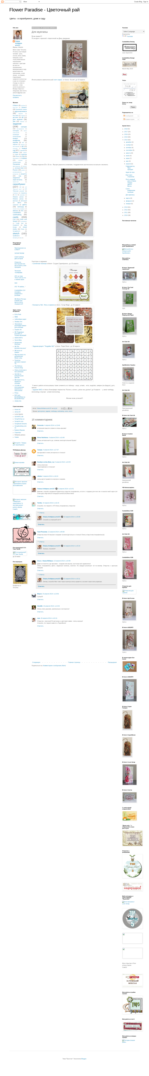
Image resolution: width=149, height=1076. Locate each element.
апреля (128, 164)
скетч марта (58, 80)
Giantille (40, 606)
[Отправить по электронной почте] (62, 408)
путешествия (19, 168)
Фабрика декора (18, 197)
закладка (24, 127)
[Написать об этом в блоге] (64, 408)
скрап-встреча (17, 180)
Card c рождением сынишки (130, 190)
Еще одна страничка (130, 175)
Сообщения (129, 116)
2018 (126, 129)
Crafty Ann (19, 223)
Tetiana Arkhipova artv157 (46, 489)
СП (20, 187)
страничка (24, 193)
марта (128, 198)
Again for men (130, 172)
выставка (15, 115)
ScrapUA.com (19, 421)
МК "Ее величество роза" (20, 347)
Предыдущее (112, 662)
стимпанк (15, 193)
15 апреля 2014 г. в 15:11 (72, 579)
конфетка (16, 140)
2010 (126, 215)
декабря (129, 142)
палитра (24, 154)
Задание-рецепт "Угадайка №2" (44, 346)
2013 (126, 207)
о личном (22, 150)
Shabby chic (18, 321)
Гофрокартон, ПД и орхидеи (130, 167)
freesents (40, 425)
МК (23, 146)
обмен (25, 152)
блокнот (24, 107)
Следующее (36, 662)
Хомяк (17, 437)
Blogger (83, 1059)
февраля (129, 201)
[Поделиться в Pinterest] (71, 408)
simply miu (18, 401)
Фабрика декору (18, 199)
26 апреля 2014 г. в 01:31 (49, 618)
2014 (126, 140)
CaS (14, 219)
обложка (15, 152)
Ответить (40, 431)
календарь (16, 130)
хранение (15, 204)
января (128, 203)
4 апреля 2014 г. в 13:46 (52, 425)
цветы (24, 205)
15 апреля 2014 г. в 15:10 (72, 546)
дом (14, 121)
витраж (21, 113)
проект (25, 166)
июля (128, 156)
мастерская (16, 146)
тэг (16, 195)
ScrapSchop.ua (19, 419)
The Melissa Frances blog (19, 366)
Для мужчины (130, 195)
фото (19, 202)
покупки (20, 160)
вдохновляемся (21, 111)
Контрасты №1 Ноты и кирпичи (44, 305)
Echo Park (18, 314)
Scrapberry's (16, 231)
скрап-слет (16, 181)
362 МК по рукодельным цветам (19, 375)
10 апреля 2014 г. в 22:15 (51, 503)
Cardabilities (17, 212)
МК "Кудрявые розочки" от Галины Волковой (20, 333)
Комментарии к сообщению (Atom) (54, 665)
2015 (126, 137)
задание (48, 411)
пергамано (16, 158)
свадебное (16, 178)
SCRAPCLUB (19, 416)
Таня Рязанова (42, 532)
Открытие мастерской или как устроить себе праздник (20, 264)
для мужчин (41, 411)
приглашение (16, 166)
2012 (126, 210)
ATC (22, 211)
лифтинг (15, 144)
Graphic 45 (18, 329)
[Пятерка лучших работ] (129, 1042)
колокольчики (17, 136)
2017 (126, 131)
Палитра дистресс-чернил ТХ (20, 362)
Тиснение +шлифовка (18, 271)
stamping (15, 237)
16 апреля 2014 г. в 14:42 (51, 606)
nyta (38, 618)
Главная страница (74, 662)
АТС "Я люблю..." (20, 287)
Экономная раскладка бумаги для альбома (20, 325)
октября (129, 147)
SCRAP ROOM (19, 253)
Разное (15, 170)
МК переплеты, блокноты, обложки (20, 381)
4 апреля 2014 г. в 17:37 (51, 450)
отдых (16, 154)
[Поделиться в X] (66, 408)
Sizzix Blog (18, 340)
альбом (23, 105)
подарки (24, 158)
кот (23, 142)
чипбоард (54, 411)
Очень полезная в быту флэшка (20, 371)
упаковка (22, 195)
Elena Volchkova (42, 437)
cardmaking (60, 411)
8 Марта (15, 105)
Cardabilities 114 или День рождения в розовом (20, 292)
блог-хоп (15, 107)
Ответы (41, 513)
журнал (22, 121)
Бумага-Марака (20, 430)
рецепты (24, 174)
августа (128, 153)
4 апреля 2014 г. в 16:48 (56, 437)
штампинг (22, 208)
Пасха (17, 156)
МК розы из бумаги (18, 351)
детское (15, 117)
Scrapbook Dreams (21, 424)
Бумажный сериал (21, 109)
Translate (130, 36)
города (23, 115)
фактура (15, 200)
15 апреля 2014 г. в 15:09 (72, 517)
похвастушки (17, 162)
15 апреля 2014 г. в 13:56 (50, 594)
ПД (23, 156)
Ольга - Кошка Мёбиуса (45, 561)
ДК (23, 117)
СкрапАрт (18, 432)
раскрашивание (17, 172)
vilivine (39, 476)
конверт (15, 138)
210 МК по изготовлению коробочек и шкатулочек (19, 388)
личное (23, 144)
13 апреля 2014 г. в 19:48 (62, 561)
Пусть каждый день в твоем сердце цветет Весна (131, 183)
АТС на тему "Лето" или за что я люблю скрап (20, 277)
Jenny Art (17, 412)
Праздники (16, 164)
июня (128, 158)
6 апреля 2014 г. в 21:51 (66, 489)
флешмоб (24, 200)
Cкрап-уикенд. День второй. (19, 257)
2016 (126, 134)
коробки (15, 142)
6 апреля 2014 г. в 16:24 (50, 476)
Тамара (39, 450)
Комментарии (129, 119)
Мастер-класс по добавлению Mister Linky (20, 356)
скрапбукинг (19, 184)
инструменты (20, 128)
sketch (70, 411)
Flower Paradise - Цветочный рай (44, 9)
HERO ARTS (19, 338)
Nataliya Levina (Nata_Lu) (45, 462)
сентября (129, 150)
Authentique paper (20, 319)
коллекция (16, 134)
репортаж (15, 174)
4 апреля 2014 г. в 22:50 (63, 462)
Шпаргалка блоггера (18, 343)
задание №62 (37, 390)
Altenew (15, 211)
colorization (24, 221)
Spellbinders (16, 235)
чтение (15, 208)
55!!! (16, 283)
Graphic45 (16, 225)
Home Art (17, 409)
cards (66, 411)
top (21, 237)
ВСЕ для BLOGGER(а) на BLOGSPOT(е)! (20, 396)
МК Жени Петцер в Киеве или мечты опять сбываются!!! (20, 301)
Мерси (39, 594)
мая (127, 161)
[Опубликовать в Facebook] (69, 408)
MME (16, 317)
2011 (126, 212)
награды (15, 148)
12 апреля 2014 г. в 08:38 (56, 532)
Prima (22, 229)
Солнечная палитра (39, 263)
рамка (23, 170)
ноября (128, 145)
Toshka (39, 503)
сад (20, 176)
